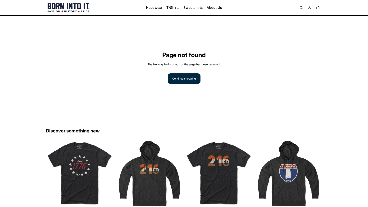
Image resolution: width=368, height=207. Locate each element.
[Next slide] (107, 174)
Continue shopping (184, 78)
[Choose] (107, 201)
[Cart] (318, 7)
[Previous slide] (52, 174)
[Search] (301, 7)
